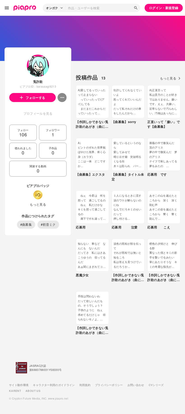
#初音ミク (48, 224)
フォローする (35, 97)
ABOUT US (32, 391)
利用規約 (84, 385)
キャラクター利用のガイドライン (54, 385)
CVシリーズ (156, 385)
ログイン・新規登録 (163, 7)
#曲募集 (26, 224)
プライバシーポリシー (109, 385)
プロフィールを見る (38, 113)
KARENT (15, 391)
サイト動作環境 (18, 385)
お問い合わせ (135, 385)
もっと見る (38, 204)
